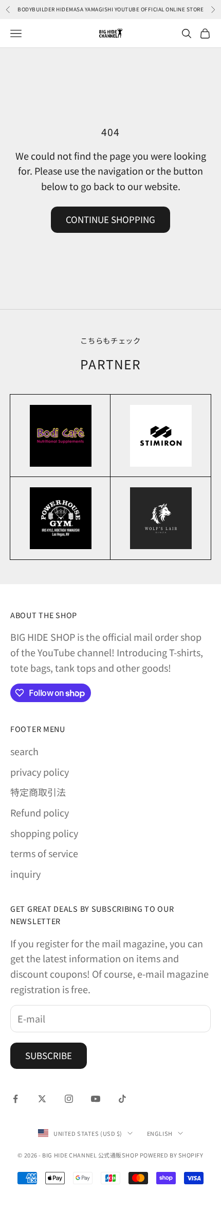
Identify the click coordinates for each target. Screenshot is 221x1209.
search (24, 751)
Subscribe (48, 1055)
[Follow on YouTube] (95, 1099)
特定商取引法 (38, 791)
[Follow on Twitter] (42, 1099)
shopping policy (44, 833)
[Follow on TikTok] (122, 1099)
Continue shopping (110, 219)
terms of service (44, 853)
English (160, 1133)
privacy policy (39, 771)
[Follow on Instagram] (69, 1099)
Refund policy (39, 812)
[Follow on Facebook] (15, 1099)
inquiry (25, 873)
